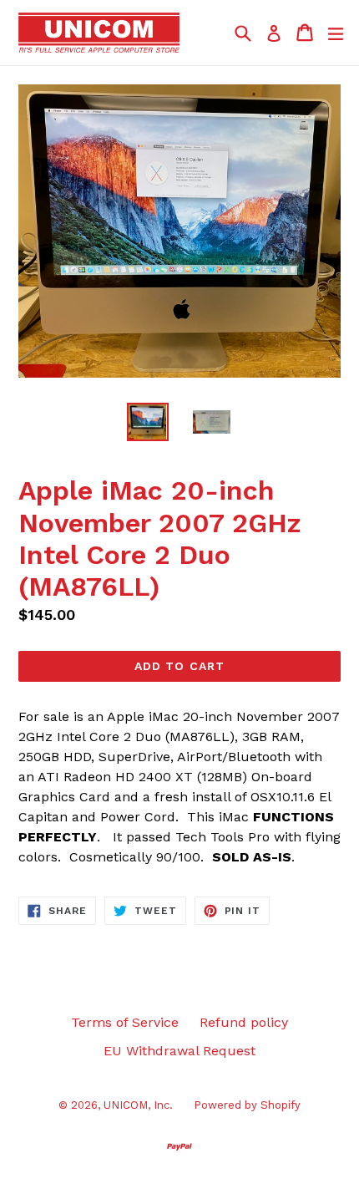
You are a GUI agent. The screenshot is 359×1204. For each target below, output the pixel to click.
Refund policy (244, 1022)
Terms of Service (125, 1022)
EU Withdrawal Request (179, 1051)
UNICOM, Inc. (138, 1105)
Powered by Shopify (247, 1105)
